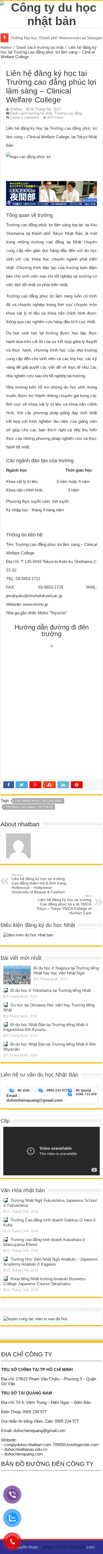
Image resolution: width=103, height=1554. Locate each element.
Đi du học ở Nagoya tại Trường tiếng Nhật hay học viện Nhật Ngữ (66, 970)
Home (6, 47)
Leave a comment (24, 117)
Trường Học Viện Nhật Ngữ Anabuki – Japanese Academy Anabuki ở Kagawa (50, 1261)
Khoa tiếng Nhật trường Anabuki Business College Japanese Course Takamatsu (44, 1281)
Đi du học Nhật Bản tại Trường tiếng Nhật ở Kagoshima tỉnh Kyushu (45, 1027)
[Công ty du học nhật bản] (51, 13)
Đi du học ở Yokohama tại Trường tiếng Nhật (50, 990)
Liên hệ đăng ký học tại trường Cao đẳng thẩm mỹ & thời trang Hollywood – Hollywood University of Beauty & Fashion (39, 883)
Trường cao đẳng (68, 113)
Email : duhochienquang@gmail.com (34, 1098)
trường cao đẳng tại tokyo (29, 807)
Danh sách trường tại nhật (39, 47)
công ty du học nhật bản (64, 1547)
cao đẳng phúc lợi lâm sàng (38, 801)
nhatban (16, 109)
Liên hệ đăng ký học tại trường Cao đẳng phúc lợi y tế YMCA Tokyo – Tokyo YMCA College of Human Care (63, 904)
